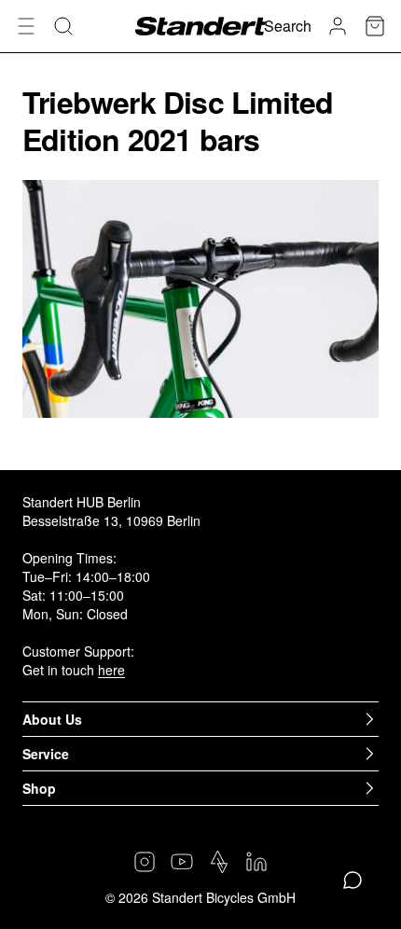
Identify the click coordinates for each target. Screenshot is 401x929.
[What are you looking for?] (63, 26)
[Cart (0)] (375, 26)
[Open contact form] (352, 880)
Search (287, 25)
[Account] (337, 26)
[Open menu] (26, 26)
